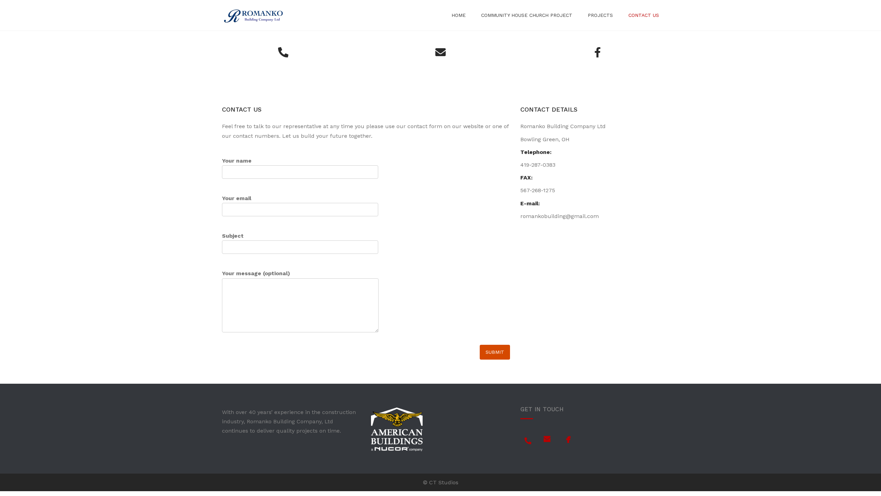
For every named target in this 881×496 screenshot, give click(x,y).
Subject (233, 235)
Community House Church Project (526, 15)
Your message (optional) (256, 273)
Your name (237, 160)
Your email (236, 198)
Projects (600, 15)
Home (459, 15)
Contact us (643, 15)
